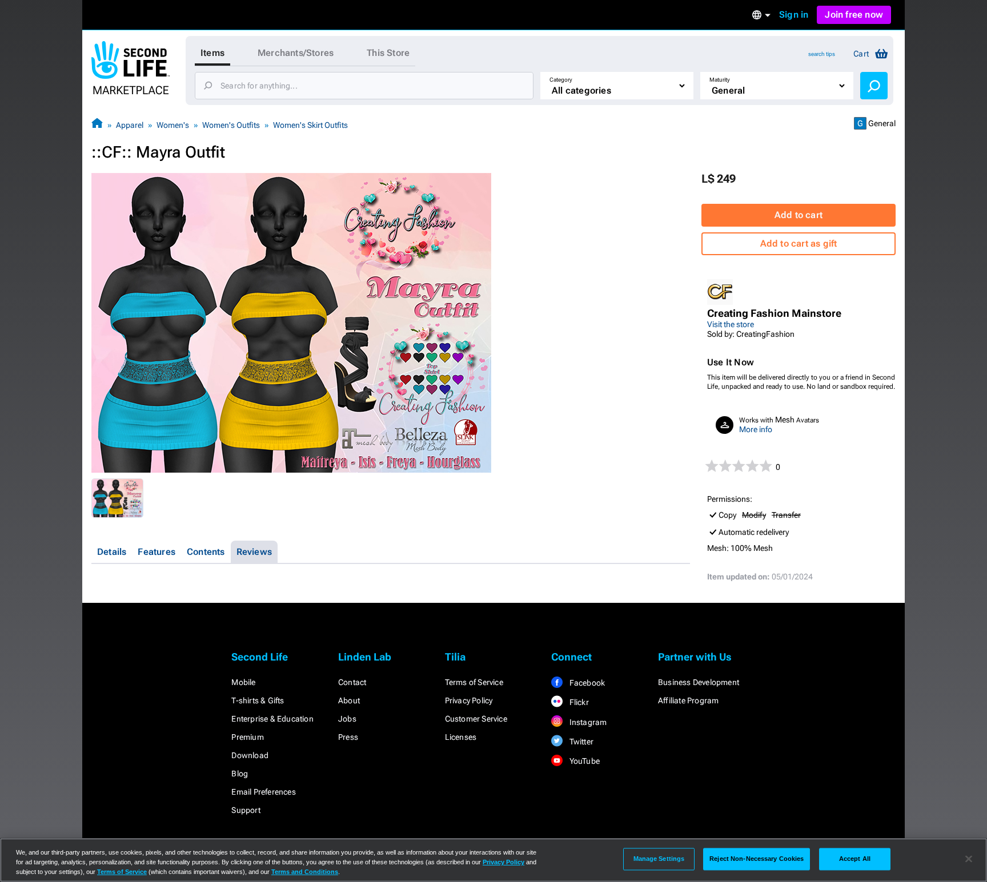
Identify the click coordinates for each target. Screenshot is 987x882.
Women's (173, 125)
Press (348, 737)
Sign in (793, 14)
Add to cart (798, 215)
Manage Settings (659, 858)
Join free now (854, 14)
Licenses (461, 737)
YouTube (583, 761)
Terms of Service (474, 682)
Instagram (587, 722)
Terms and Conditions (304, 871)
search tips (821, 54)
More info (755, 429)
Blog (239, 773)
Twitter (580, 741)
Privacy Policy (469, 700)
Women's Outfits (231, 125)
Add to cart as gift (798, 243)
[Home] (97, 125)
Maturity (719, 79)
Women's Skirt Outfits (310, 125)
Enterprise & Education (272, 718)
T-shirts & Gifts (257, 700)
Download (249, 755)
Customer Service (476, 718)
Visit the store (730, 324)
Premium (247, 737)
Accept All (854, 858)
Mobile (243, 682)
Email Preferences (263, 791)
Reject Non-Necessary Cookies (756, 858)
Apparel (129, 125)
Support (245, 810)
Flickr (577, 702)
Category (560, 79)
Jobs (347, 718)
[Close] (968, 859)
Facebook (586, 682)
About (349, 700)
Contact (352, 682)
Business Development (698, 682)
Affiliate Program (688, 700)
